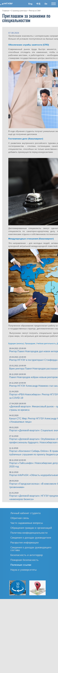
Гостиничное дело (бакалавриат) (25, 138)
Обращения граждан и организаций (31, 527)
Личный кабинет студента (25, 513)
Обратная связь (19, 518)
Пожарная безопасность (24, 559)
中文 (38, 4)
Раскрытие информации (24, 542)
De (46, 4)
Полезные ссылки (20, 564)
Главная (5, 11)
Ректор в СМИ (35, 11)
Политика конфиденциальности (29, 532)
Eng (30, 4)
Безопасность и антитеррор (26, 555)
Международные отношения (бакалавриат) (31, 238)
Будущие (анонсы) (16, 344)
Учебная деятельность (46, 344)
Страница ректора (19, 11)
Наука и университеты (23, 569)
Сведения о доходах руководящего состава (30, 548)
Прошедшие (30, 344)
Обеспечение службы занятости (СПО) (28, 45)
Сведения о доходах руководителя (30, 537)
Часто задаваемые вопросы (26, 522)
